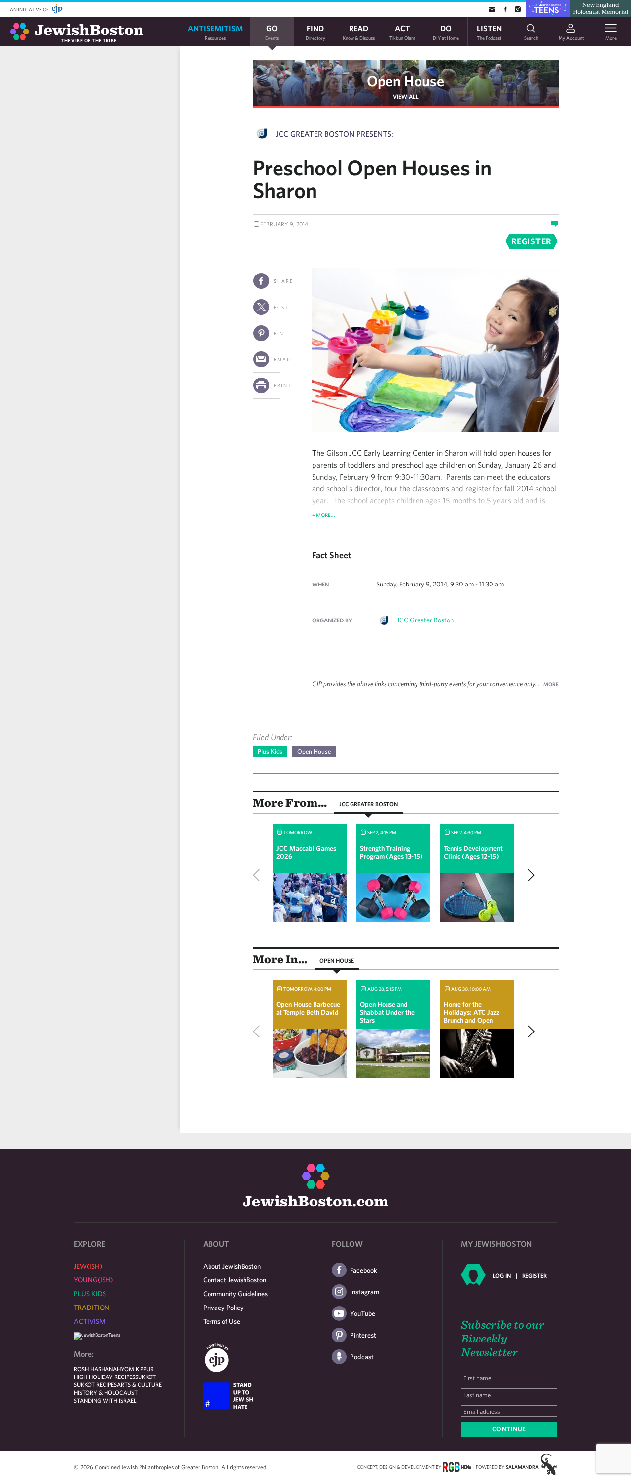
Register (534, 1275)
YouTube (362, 1313)
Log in (502, 1275)
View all (406, 96)
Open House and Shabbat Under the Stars (387, 1012)
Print (283, 385)
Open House (405, 80)
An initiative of (30, 9)
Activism (89, 1321)
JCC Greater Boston (425, 620)
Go (272, 32)
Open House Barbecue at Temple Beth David (308, 1008)
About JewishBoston (232, 1266)
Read (359, 32)
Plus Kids (270, 751)
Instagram (364, 1292)
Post (281, 307)
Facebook (363, 1270)
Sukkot (145, 1376)
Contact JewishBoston (234, 1280)
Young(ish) (93, 1280)
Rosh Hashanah (97, 1368)
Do (446, 32)
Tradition (91, 1307)
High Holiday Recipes (104, 1376)
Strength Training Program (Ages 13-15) (391, 852)
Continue (509, 1429)
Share (283, 281)
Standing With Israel (105, 1400)
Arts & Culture (139, 1384)
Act (402, 32)
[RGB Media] (457, 1466)
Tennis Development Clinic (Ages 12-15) (473, 852)
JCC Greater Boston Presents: (334, 133)
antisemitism (215, 32)
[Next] (529, 875)
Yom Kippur (137, 1368)
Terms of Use (221, 1321)
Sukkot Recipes (95, 1384)
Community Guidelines (235, 1294)
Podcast (362, 1357)
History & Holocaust (106, 1392)
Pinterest (363, 1335)
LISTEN (489, 32)
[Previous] (259, 875)
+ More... (323, 515)
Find (315, 32)
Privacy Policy (223, 1307)
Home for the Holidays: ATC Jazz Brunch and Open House (471, 1016)
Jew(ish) (88, 1266)
